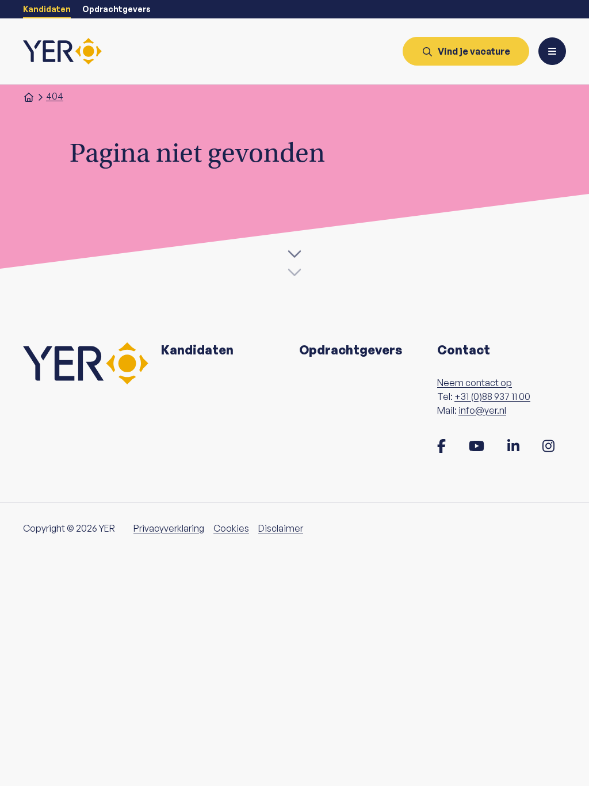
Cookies (231, 528)
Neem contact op (474, 382)
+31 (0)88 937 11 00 (492, 396)
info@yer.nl (482, 410)
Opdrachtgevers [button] (350, 349)
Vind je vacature (474, 51)
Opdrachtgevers (116, 9)
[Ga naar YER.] (29, 96)
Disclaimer (280, 528)
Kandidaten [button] (197, 349)
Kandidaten (47, 9)
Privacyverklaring (168, 528)
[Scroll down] (294, 259)
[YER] (62, 51)
